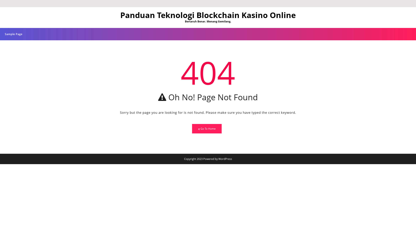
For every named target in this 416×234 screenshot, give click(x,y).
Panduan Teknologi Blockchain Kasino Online (208, 15)
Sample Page (13, 34)
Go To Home (208, 128)
